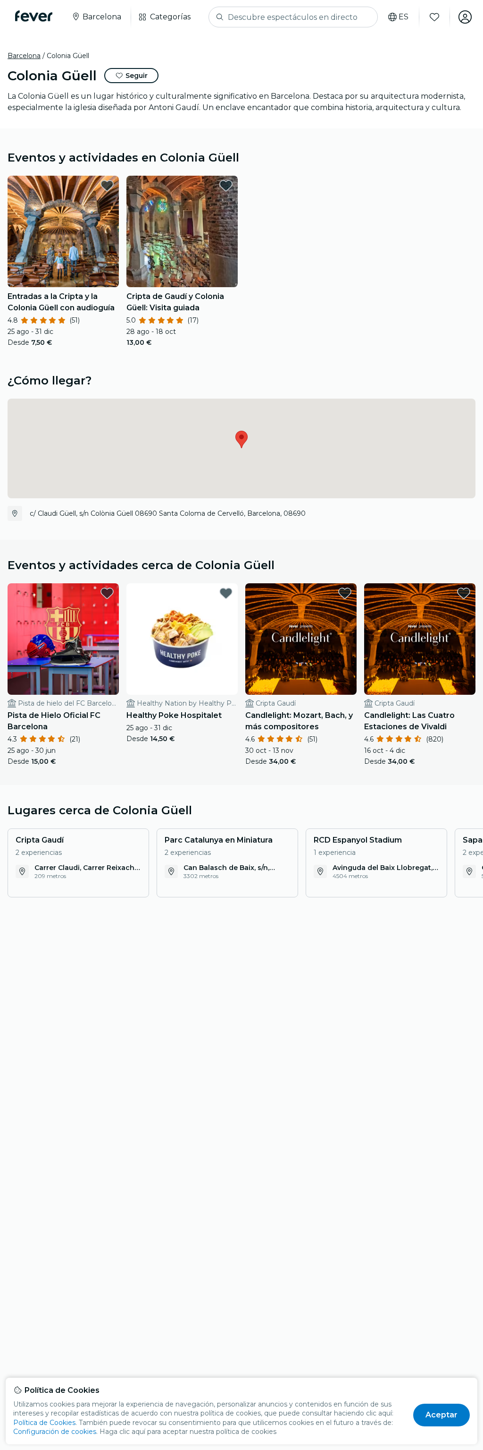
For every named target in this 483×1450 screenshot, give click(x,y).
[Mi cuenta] (465, 17)
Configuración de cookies (54, 1431)
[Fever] (33, 16)
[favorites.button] (107, 185)
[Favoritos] (434, 17)
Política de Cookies (44, 1422)
